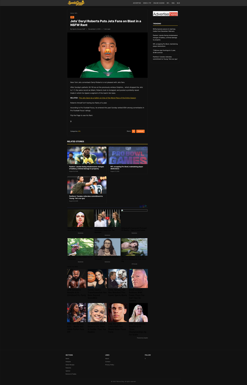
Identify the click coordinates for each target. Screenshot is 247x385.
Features (68, 368)
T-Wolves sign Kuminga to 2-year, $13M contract (164, 51)
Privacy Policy (109, 364)
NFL (168, 3)
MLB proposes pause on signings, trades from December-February (164, 30)
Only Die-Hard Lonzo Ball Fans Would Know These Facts (117, 327)
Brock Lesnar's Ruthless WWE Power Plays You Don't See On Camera (136, 295)
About (107, 358)
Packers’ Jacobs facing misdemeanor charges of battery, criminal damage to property (86, 168)
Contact (107, 361)
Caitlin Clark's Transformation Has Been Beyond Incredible (97, 293)
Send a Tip (147, 3)
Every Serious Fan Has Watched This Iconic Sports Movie (117, 292)
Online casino (158, 3)
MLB (178, 3)
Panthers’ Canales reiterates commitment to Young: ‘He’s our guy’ (165, 58)
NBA (173, 3)
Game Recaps (70, 364)
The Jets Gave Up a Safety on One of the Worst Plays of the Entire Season (107, 98)
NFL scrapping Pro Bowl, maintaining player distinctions (165, 45)
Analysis (68, 361)
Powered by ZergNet (142, 338)
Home (72, 13)
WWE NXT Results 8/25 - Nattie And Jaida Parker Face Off (75, 327)
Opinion (68, 371)
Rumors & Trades (71, 374)
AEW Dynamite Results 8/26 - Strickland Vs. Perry (76, 292)
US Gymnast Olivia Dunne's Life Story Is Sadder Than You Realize (97, 327)
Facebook (140, 131)
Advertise (137, 3)
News (67, 358)
